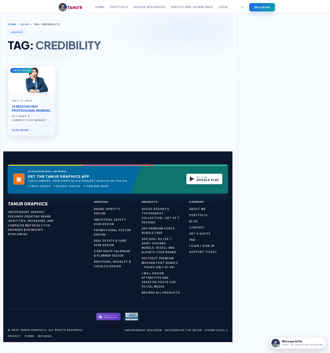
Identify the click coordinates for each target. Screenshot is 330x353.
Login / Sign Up (202, 245)
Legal (224, 7)
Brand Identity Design (107, 211)
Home (100, 7)
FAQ (192, 239)
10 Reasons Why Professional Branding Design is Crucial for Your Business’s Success (32, 108)
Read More (22, 130)
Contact (197, 227)
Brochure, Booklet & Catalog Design (112, 264)
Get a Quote (262, 7)
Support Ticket (203, 252)
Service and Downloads (192, 7)
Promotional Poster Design (112, 232)
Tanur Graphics (28, 203)
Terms (29, 336)
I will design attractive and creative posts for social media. (159, 280)
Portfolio (119, 7)
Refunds (45, 336)
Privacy (14, 336)
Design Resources (149, 7)
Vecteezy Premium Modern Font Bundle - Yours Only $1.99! (160, 263)
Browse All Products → (161, 295)
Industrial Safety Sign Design (110, 222)
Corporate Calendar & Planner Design (112, 253)
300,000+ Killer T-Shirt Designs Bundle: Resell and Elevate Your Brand (159, 245)
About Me (197, 209)
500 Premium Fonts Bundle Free (158, 230)
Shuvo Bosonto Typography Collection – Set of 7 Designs (161, 216)
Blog (25, 24)
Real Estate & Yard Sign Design (110, 243)
